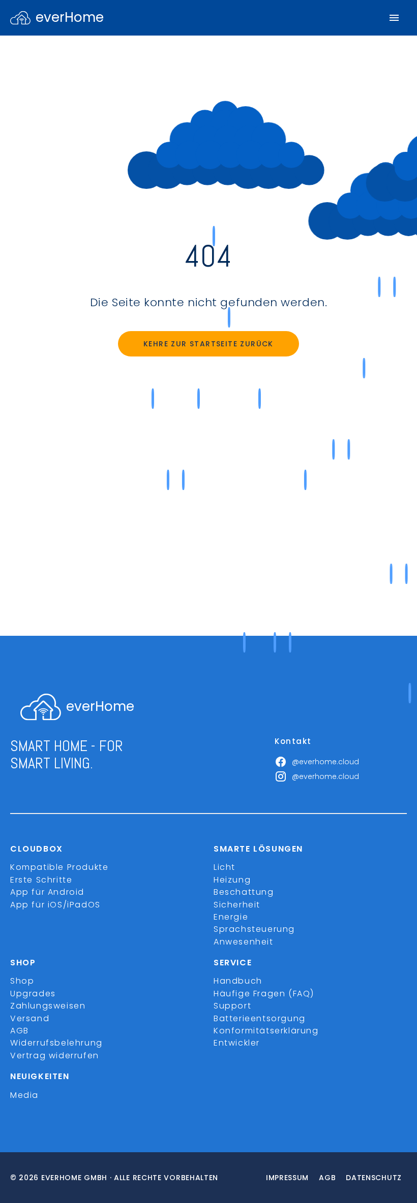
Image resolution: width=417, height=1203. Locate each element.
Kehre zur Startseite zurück (208, 344)
